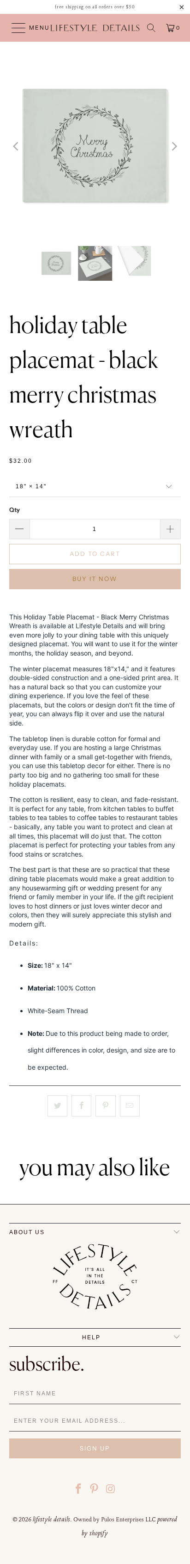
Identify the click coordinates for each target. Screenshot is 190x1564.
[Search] (151, 28)
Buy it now (94, 578)
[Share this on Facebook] (81, 1105)
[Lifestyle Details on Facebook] (78, 1490)
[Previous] (16, 146)
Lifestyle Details (51, 1519)
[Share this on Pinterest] (105, 1105)
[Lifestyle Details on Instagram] (111, 1490)
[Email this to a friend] (130, 1105)
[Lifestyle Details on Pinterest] (94, 1490)
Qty (14, 509)
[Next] (173, 146)
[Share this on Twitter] (57, 1105)
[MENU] (14, 28)
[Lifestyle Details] (95, 28)
